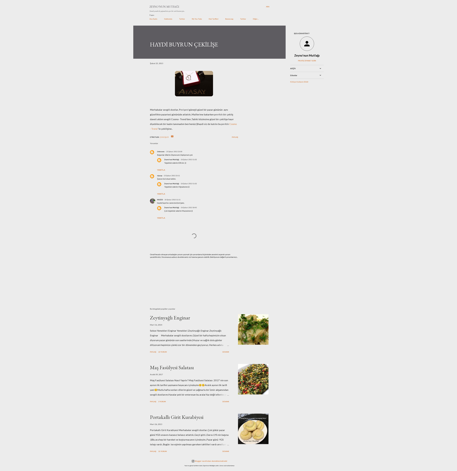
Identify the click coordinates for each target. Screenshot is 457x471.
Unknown (160, 151)
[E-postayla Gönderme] (172, 137)
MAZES (160, 200)
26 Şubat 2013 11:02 (189, 159)
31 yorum (162, 451)
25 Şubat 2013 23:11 (172, 176)
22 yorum (162, 352)
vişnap (159, 176)
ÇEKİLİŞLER (164, 137)
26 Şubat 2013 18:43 (189, 207)
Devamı (225, 352)
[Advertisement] (190, 278)
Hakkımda (168, 19)
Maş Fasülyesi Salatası (172, 367)
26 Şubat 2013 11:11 (172, 200)
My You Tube (197, 19)
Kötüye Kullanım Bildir (299, 82)
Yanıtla (161, 170)
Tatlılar (182, 19)
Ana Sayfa (153, 19)
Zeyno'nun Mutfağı (164, 6)
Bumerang (229, 19)
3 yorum (162, 402)
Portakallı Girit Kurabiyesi (177, 417)
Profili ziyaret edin (307, 61)
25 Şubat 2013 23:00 (174, 151)
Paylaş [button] (235, 137)
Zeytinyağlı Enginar (170, 317)
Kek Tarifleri (213, 19)
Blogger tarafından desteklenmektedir (210, 461)
